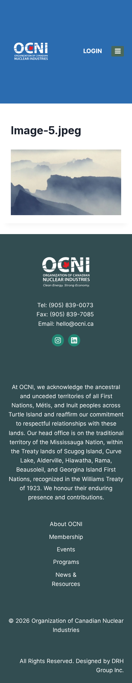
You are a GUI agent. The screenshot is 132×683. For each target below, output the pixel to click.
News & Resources (66, 579)
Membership (66, 536)
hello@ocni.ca (75, 323)
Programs (66, 562)
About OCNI (66, 524)
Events (66, 549)
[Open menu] (117, 51)
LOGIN (92, 50)
